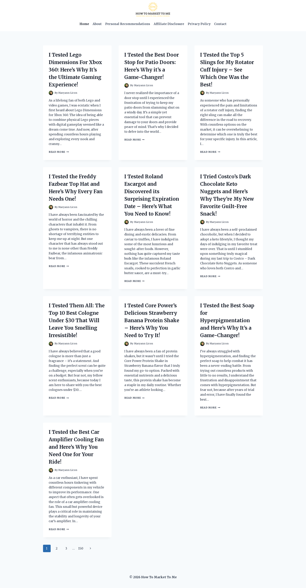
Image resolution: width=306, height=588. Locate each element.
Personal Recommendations (127, 24)
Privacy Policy (199, 24)
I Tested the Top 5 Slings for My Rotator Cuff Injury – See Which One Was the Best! (227, 70)
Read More (59, 151)
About (97, 24)
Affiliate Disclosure (169, 24)
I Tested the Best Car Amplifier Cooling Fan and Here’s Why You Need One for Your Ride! (76, 447)
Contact (220, 24)
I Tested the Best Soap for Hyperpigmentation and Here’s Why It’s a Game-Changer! (227, 320)
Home (84, 24)
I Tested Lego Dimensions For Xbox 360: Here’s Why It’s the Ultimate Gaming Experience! (75, 70)
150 (80, 548)
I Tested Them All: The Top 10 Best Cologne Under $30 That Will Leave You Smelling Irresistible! (77, 320)
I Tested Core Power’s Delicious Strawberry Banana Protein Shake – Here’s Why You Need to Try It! (151, 320)
